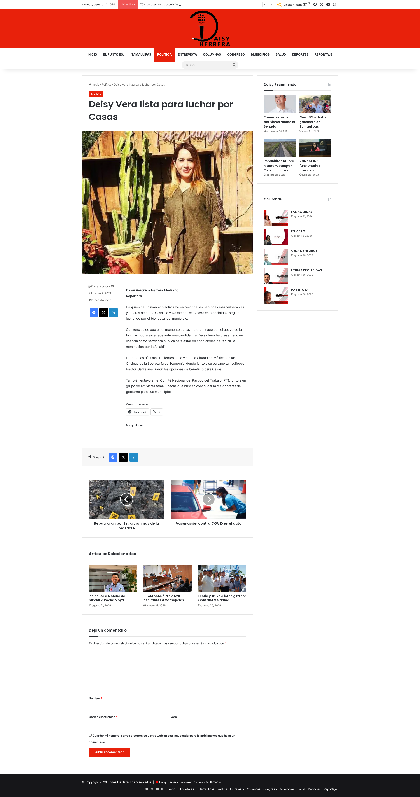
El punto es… (114, 54)
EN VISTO (298, 231)
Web (174, 717)
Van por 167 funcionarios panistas (309, 165)
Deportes (300, 54)
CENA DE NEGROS (304, 251)
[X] (103, 312)
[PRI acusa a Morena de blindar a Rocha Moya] (113, 578)
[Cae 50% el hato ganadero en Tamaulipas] (315, 104)
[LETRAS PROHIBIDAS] (276, 276)
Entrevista (187, 54)
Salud (281, 54)
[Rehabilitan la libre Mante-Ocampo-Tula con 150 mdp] (280, 148)
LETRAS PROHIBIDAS (306, 270)
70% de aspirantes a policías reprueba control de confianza (180, 4)
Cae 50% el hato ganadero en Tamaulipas (312, 122)
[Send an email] (112, 286)
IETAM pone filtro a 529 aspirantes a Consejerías (164, 598)
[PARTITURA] (276, 295)
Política (164, 54)
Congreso (236, 54)
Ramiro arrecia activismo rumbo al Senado (279, 122)
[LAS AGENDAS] (276, 218)
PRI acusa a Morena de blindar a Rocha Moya (107, 598)
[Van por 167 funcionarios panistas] (315, 148)
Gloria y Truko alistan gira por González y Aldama (222, 598)
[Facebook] (94, 312)
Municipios (260, 54)
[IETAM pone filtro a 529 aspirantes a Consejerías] (168, 578)
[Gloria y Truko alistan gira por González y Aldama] (222, 578)
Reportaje (323, 54)
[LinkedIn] (113, 312)
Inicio (92, 54)
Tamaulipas (141, 54)
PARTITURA (299, 289)
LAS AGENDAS (302, 212)
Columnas (212, 54)
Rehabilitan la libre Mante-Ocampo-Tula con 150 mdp (279, 165)
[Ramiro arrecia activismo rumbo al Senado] (280, 104)
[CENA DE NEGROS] (276, 257)
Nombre (95, 698)
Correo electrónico (103, 717)
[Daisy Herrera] (210, 28)
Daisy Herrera (100, 286)
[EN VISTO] (276, 237)
